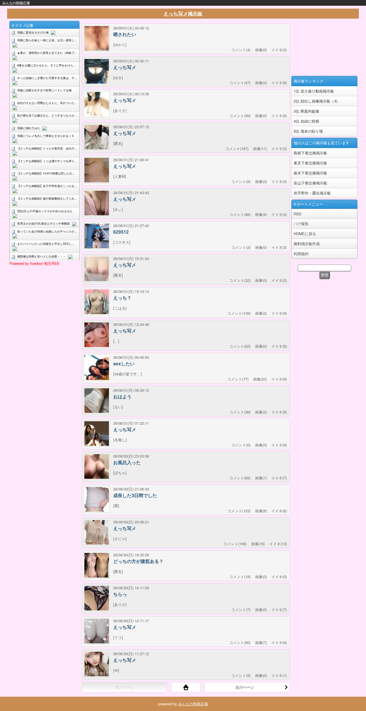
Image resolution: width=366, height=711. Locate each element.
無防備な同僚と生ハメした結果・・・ (41, 256)
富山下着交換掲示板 (310, 183)
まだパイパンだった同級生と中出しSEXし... (45, 244)
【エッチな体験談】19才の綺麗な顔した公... (46, 173)
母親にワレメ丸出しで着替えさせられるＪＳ (45, 136)
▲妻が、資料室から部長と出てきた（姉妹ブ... (47, 53)
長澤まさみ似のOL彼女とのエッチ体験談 (43, 223)
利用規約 (301, 253)
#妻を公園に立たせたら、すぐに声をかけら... (46, 65)
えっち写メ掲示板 (183, 13)
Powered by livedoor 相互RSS (34, 263)
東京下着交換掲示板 (310, 163)
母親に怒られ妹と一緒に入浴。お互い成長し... (47, 40)
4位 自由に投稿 (306, 121)
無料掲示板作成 (307, 243)
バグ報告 (301, 223)
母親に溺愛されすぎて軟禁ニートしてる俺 (44, 90)
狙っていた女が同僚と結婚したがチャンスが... (47, 231)
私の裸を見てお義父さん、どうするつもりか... (47, 115)
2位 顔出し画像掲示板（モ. (316, 101)
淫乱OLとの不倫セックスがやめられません (45, 211)
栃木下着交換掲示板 (310, 173)
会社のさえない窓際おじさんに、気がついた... (47, 103)
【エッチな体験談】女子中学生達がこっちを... (47, 186)
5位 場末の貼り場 (308, 131)
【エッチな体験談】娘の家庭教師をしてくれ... (47, 198)
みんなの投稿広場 (16, 2)
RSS (297, 213)
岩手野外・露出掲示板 (312, 193)
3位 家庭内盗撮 (306, 111)
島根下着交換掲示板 (310, 152)
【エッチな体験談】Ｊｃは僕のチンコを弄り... (47, 161)
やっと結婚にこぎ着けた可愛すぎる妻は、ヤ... (47, 78)
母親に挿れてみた (28, 128)
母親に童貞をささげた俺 (33, 32)
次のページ (244, 687)
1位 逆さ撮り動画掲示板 (314, 91)
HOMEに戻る (305, 233)
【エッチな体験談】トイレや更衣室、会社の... (47, 148)
